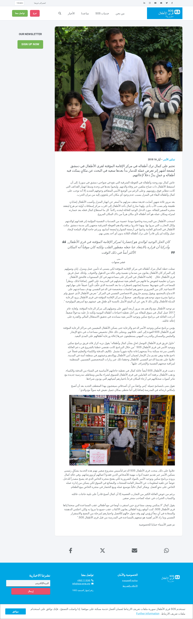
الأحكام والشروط (130, 586)
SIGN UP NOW (30, 44)
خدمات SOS (102, 13)
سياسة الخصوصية (130, 580)
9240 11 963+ (83, 580)
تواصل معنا (20, 13)
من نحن (120, 13)
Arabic (20, 3)
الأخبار (71, 13)
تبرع (35, 13)
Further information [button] (147, 613)
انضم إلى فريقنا (40, 3)
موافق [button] (15, 611)
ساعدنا (85, 13)
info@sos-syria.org (81, 583)
